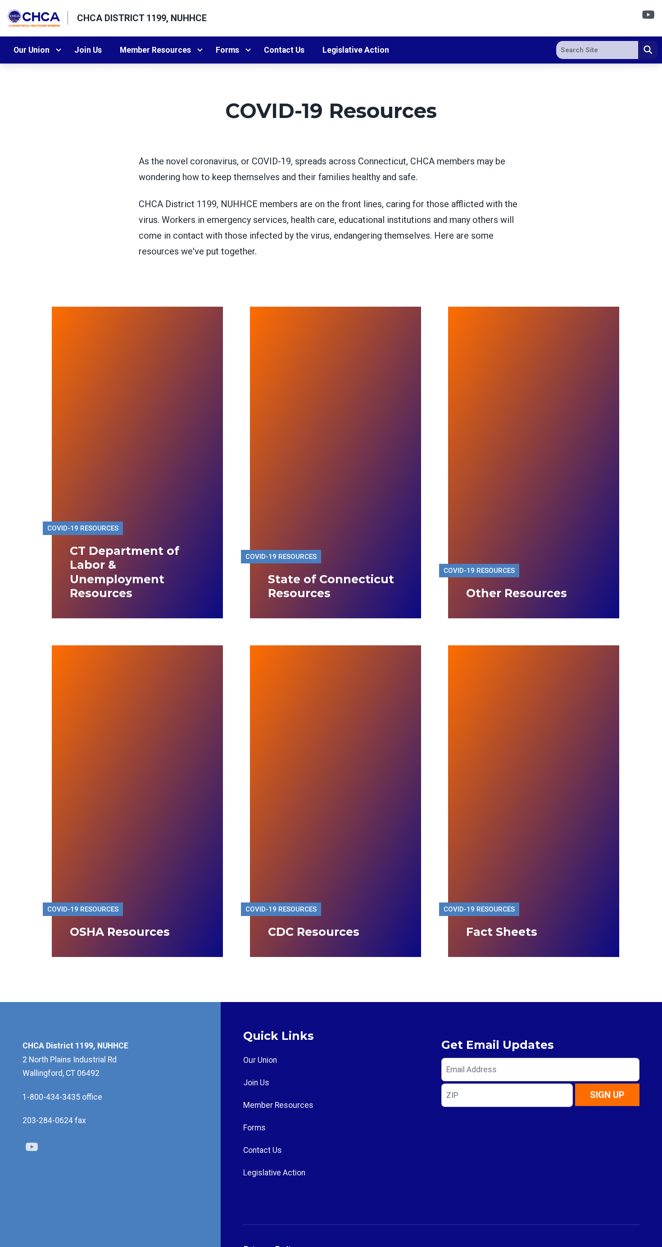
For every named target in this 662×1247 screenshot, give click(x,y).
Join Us (88, 49)
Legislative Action (355, 49)
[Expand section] (58, 49)
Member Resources (155, 49)
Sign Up (607, 1094)
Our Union (32, 49)
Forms (227, 49)
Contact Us (284, 49)
